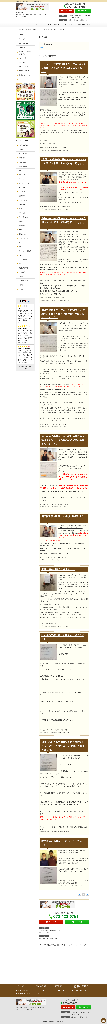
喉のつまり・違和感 (25, 251)
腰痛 (20, 247)
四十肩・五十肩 (23, 238)
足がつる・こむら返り (25, 183)
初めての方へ (39, 24)
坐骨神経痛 (22, 213)
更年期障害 (22, 272)
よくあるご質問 (23, 66)
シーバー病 (22, 191)
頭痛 (20, 170)
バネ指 (21, 276)
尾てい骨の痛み (23, 217)
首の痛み (21, 208)
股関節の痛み (23, 234)
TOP (23, 24)
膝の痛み (21, 230)
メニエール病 (23, 153)
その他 (21, 289)
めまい (21, 149)
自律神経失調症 (23, 145)
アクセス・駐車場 (24, 58)
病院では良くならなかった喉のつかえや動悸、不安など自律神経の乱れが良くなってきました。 (63, 314)
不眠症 (21, 285)
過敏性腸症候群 (23, 162)
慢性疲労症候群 (23, 166)
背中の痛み (22, 225)
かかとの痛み (23, 200)
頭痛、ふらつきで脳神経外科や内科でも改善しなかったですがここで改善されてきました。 (63, 746)
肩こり (21, 242)
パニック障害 (23, 259)
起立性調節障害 (23, 268)
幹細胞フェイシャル (25, 75)
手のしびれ (22, 179)
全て (41, 47)
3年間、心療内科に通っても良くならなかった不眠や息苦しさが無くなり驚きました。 (63, 163)
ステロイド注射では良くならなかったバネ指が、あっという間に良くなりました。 (63, 68)
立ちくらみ (22, 187)
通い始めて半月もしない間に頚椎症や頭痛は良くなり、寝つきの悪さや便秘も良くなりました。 (62, 440)
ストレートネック (24, 204)
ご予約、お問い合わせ (83, 24)
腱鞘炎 (21, 221)
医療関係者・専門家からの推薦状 (25, 53)
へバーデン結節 (23, 280)
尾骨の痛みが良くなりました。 (58, 569)
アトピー (21, 255)
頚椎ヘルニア (23, 174)
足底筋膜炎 (22, 196)
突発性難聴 (22, 158)
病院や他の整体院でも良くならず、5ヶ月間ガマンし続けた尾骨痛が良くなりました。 (63, 222)
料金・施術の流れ (53, 24)
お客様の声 (68, 24)
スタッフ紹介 (23, 62)
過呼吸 (21, 263)
